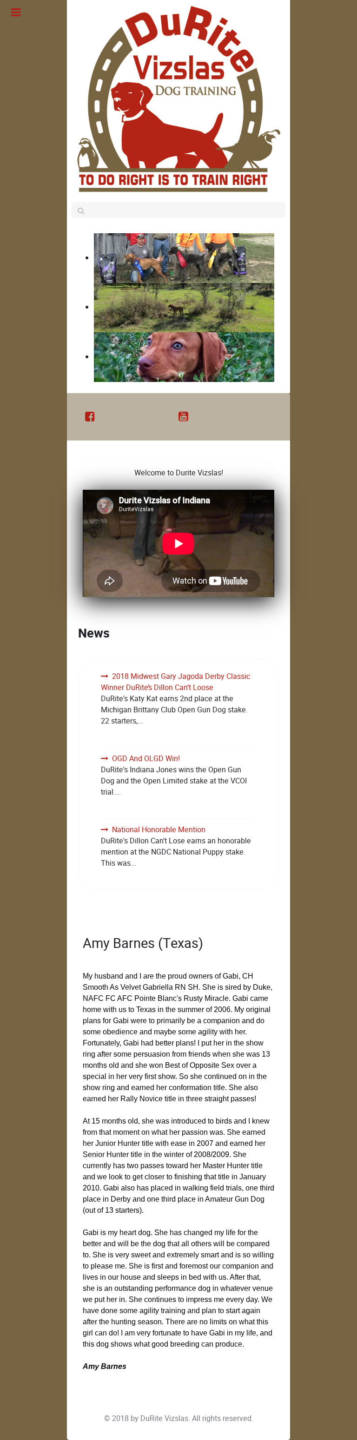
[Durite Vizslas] (178, 99)
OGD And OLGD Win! (146, 758)
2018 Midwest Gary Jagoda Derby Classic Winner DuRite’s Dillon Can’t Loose (175, 682)
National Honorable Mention (158, 829)
